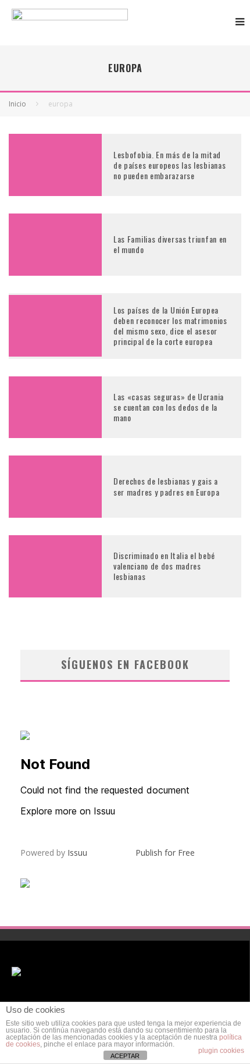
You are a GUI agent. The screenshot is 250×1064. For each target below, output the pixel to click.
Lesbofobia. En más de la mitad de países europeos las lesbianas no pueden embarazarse (169, 165)
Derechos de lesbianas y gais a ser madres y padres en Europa (166, 486)
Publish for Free (165, 852)
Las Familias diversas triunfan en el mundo (170, 244)
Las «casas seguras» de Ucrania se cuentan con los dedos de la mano (168, 407)
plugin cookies (221, 1051)
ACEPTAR (125, 1055)
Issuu (77, 852)
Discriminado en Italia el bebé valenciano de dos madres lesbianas (164, 565)
